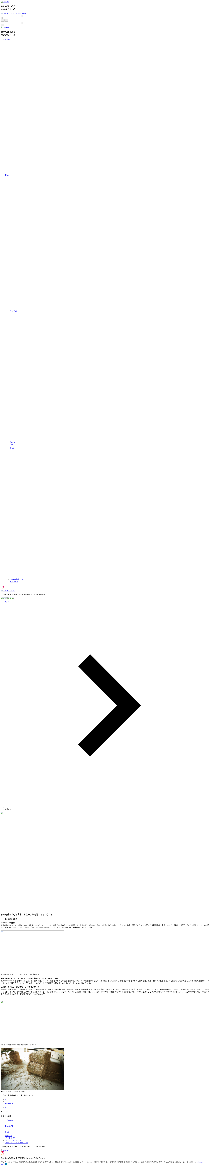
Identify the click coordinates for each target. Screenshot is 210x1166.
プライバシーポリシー (14, 1140)
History (7, 175)
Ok (6, 1164)
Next (7, 1132)
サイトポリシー (11, 1138)
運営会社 (8, 1136)
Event (12, 448)
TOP (7, 602)
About (7, 39)
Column (12, 442)
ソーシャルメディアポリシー (16, 1143)
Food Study (14, 311)
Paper (12, 444)
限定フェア (14, 582)
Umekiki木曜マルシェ (18, 579)
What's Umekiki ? (22, 13)
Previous (9, 1120)
